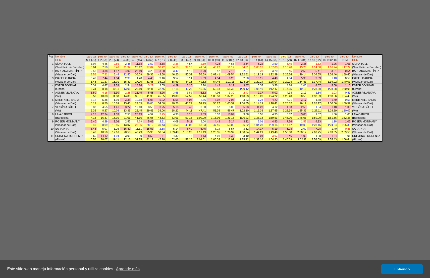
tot (94, 56)
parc (89, 56)
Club (58, 59)
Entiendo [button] (402, 269)
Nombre (60, 56)
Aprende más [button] (128, 269)
